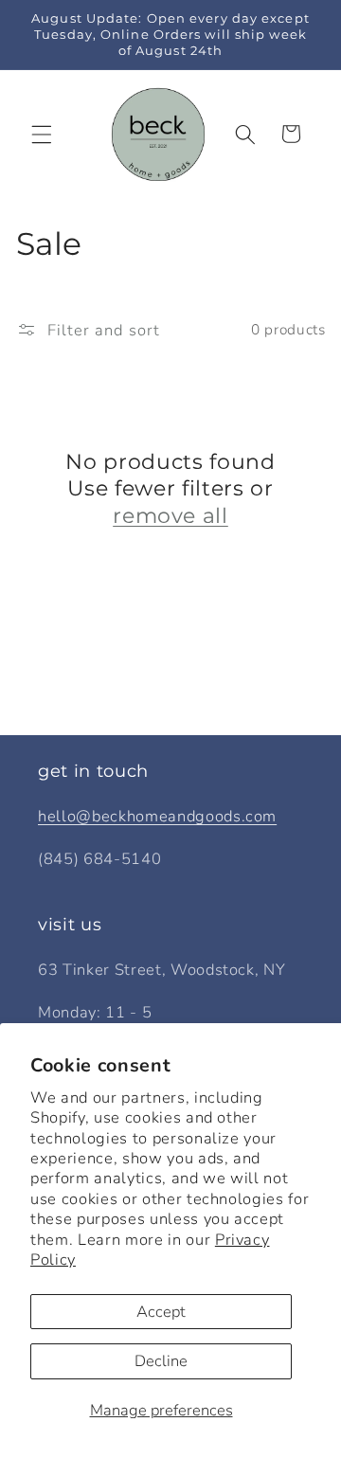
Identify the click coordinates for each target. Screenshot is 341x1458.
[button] (41, 133)
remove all (170, 516)
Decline (161, 1361)
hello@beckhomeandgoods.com (157, 816)
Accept (161, 1312)
